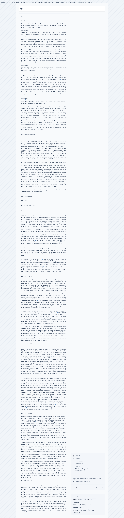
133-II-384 (75, 504)
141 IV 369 (33, 283)
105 (93, 499)
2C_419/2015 (29, 27)
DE (96, 487)
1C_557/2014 (46, 290)
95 (84, 499)
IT (100, 487)
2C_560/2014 (28, 410)
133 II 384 (48, 288)
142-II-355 (89, 504)
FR (98, 487)
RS (62, 313)
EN (102, 487)
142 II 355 (23, 20)
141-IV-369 (82, 504)
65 (79, 499)
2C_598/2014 (25, 290)
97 (88, 499)
